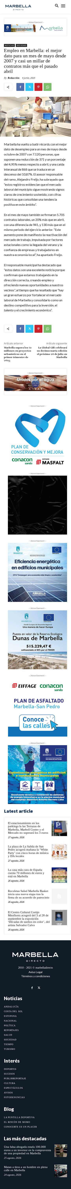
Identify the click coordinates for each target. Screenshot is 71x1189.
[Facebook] (20, 87)
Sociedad (21, 45)
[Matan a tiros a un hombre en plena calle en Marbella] (60, 1171)
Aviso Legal (35, 972)
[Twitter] (29, 87)
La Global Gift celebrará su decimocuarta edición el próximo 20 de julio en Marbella (52, 352)
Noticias (9, 45)
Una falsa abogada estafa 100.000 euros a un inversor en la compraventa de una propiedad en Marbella (27, 1150)
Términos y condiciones (35, 976)
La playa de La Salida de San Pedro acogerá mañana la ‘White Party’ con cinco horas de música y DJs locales (28, 851)
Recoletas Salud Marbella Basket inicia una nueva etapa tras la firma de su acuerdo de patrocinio (28, 894)
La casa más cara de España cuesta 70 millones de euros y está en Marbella (26, 873)
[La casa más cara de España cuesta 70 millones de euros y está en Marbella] (59, 875)
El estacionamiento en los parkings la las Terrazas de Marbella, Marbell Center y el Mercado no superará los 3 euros (28, 828)
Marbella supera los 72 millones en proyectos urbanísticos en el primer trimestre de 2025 (18, 354)
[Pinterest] (38, 87)
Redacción (13, 77)
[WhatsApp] (47, 87)
